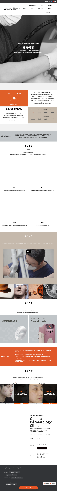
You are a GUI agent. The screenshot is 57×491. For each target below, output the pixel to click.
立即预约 (28, 487)
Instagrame (49, 1)
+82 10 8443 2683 (14, 472)
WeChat (47, 1)
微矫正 (32, 8)
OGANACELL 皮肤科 (32, 5)
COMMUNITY (48, 12)
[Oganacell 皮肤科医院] (11, 8)
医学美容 (49, 8)
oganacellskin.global (16, 477)
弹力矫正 (24, 8)
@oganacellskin (11, 475)
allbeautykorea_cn (10, 484)
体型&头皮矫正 (40, 8)
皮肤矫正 (49, 5)
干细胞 (42, 5)
